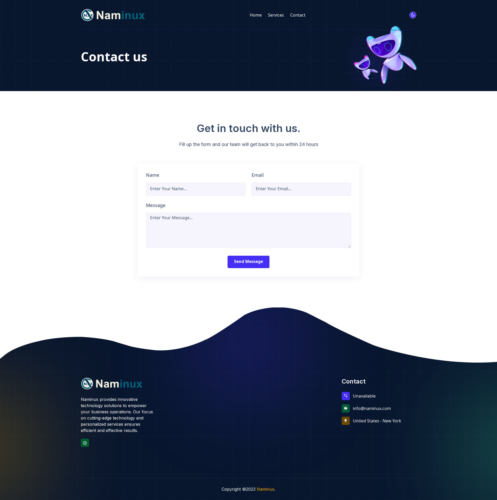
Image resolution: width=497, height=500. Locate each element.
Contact (297, 15)
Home (256, 15)
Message (155, 205)
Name (152, 175)
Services (276, 15)
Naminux (265, 489)
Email (258, 175)
